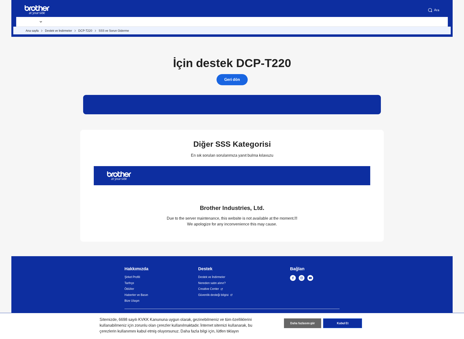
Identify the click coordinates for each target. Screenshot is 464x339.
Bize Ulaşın (131, 300)
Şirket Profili (132, 277)
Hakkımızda (210, 22)
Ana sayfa (32, 30)
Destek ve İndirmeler (131, 22)
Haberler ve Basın (136, 295)
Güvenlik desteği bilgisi (213, 295)
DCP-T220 (85, 30)
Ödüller (129, 289)
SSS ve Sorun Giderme (114, 30)
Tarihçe (129, 283)
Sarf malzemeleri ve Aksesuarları (78, 22)
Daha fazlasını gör (302, 323)
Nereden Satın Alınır (174, 22)
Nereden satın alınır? (212, 283)
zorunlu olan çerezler (153, 325)
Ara (436, 10)
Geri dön (232, 79)
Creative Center (208, 289)
